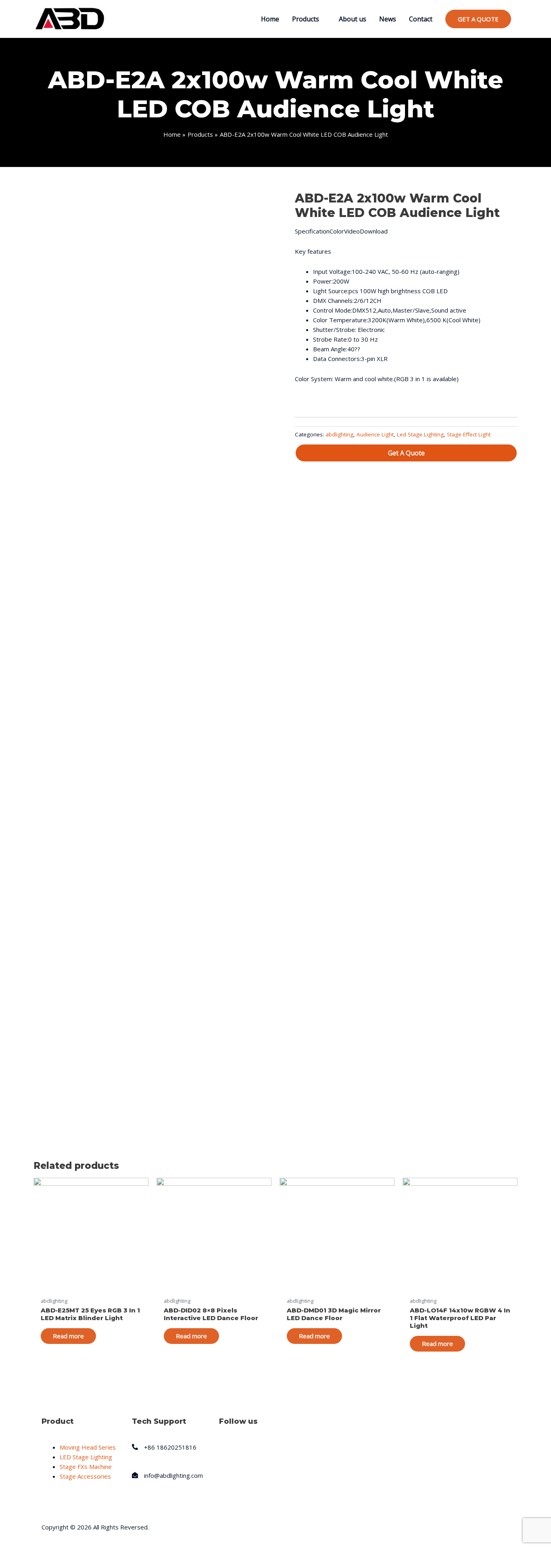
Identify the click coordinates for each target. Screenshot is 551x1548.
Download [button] (374, 231)
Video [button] (352, 231)
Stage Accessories (85, 1476)
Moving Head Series (88, 1447)
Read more (68, 1336)
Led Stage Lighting (420, 434)
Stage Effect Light (468, 434)
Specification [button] (312, 231)
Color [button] (337, 231)
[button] (406, 453)
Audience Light (375, 434)
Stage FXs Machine (86, 1466)
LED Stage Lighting (86, 1457)
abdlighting (339, 434)
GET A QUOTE (478, 19)
